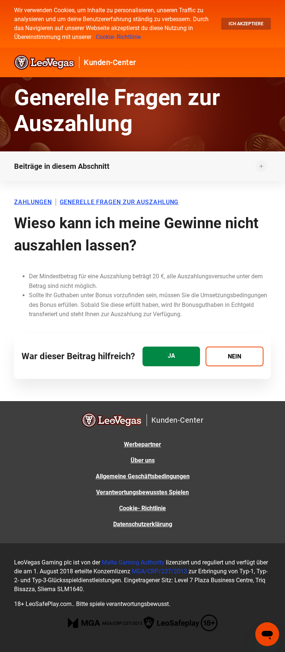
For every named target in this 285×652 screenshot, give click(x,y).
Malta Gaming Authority (133, 562)
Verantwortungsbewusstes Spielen (142, 492)
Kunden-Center (110, 62)
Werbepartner (142, 444)
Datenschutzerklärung (142, 524)
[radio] (171, 356)
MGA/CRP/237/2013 (159, 571)
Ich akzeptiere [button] (246, 23)
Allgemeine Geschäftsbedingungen (143, 476)
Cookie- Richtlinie (118, 36)
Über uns (143, 460)
